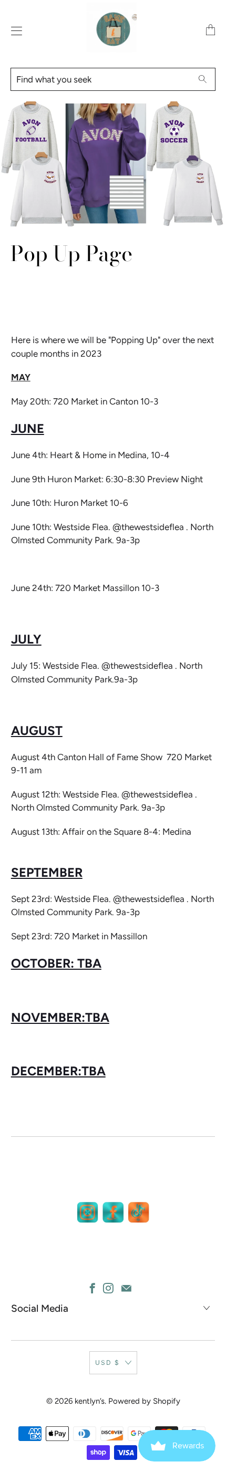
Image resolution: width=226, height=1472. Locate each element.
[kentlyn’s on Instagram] (108, 1288)
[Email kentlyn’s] (126, 1288)
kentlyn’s (90, 1401)
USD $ (107, 1362)
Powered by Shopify (144, 1401)
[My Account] (14, 30)
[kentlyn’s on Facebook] (92, 1288)
